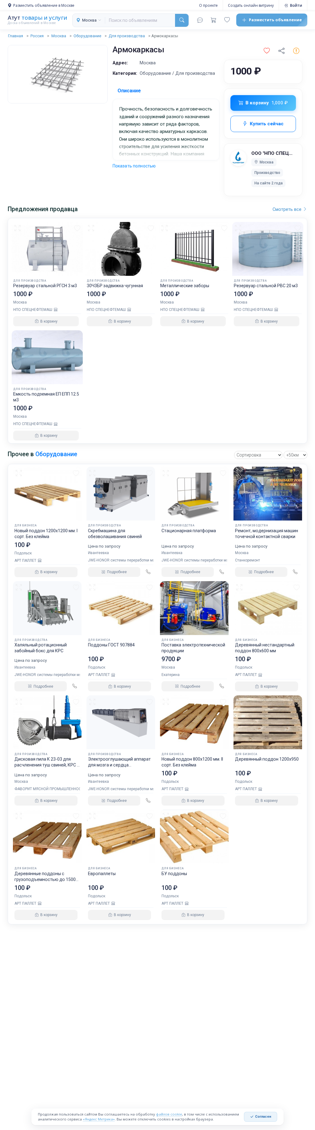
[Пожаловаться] (296, 51)
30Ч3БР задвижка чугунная (115, 285)
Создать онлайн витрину (251, 5)
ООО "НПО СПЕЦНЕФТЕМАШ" (273, 153)
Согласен (263, 1117)
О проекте (208, 5)
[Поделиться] (281, 51)
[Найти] (182, 20)
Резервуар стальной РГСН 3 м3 (45, 285)
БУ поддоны (174, 873)
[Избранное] (227, 20)
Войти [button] (296, 5)
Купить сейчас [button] (267, 124)
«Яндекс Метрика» (99, 1119)
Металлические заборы (184, 285)
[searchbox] (140, 20)
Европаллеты (102, 873)
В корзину (266, 103)
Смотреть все (288, 209)
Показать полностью (134, 165)
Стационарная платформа (188, 530)
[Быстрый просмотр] (18, 228)
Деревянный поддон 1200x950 (267, 759)
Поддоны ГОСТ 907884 (111, 644)
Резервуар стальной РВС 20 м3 (266, 285)
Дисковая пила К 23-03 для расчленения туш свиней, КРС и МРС (46, 765)
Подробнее (117, 572)
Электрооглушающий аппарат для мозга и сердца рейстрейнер (119, 765)
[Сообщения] (200, 20)
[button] (267, 51)
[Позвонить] (148, 572)
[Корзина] (213, 20)
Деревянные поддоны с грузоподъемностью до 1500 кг (45, 879)
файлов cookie (169, 1114)
